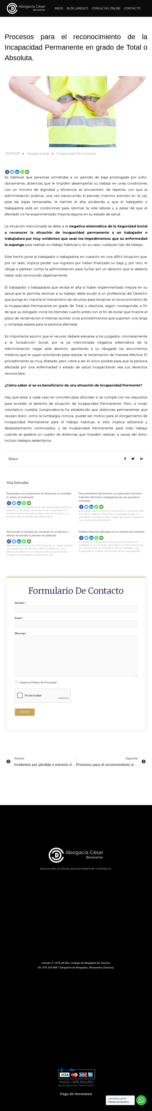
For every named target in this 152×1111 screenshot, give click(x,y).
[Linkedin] (17, 172)
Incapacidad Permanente (76, 153)
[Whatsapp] (22, 172)
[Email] (27, 172)
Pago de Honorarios (76, 1094)
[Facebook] (7, 172)
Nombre (20, 602)
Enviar (24, 712)
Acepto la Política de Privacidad (38, 682)
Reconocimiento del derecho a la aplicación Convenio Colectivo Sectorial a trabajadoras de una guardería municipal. (110, 497)
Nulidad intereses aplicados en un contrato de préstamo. (112, 531)
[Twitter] (12, 172)
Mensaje (21, 633)
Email (19, 618)
